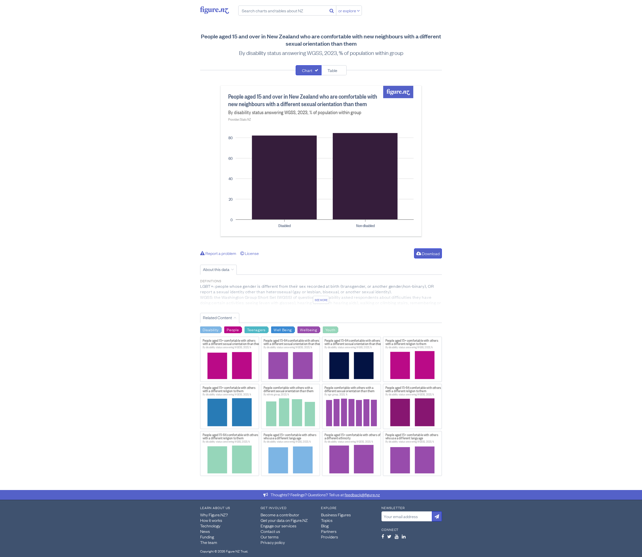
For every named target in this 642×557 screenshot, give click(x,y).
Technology (210, 525)
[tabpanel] (321, 161)
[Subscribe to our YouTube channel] (396, 536)
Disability (211, 329)
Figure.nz (214, 10)
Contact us (270, 531)
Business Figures (336, 514)
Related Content (217, 317)
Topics (327, 520)
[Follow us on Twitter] (389, 536)
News (205, 531)
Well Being (283, 329)
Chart (307, 70)
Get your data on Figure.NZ (284, 520)
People (233, 329)
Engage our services (278, 525)
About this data (216, 269)
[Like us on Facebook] (382, 536)
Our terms (270, 536)
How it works (211, 520)
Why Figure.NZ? (214, 514)
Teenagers (256, 329)
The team (208, 542)
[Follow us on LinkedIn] (404, 536)
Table (332, 70)
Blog (325, 525)
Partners (329, 531)
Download (430, 253)
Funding (207, 536)
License (251, 253)
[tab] (309, 70)
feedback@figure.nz (362, 494)
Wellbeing (308, 329)
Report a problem (220, 253)
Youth (330, 329)
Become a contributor (280, 514)
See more (321, 300)
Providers (329, 536)
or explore (347, 10)
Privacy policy (273, 542)
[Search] (331, 11)
